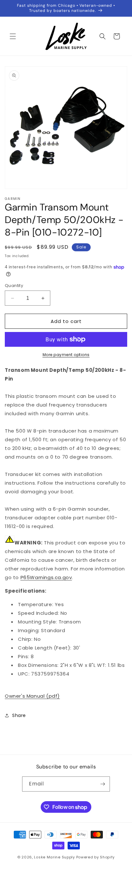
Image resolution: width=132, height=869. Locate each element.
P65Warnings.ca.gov (46, 577)
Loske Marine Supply (54, 857)
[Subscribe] (102, 784)
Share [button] (19, 715)
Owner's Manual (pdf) (32, 696)
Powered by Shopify (95, 857)
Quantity (14, 285)
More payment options (66, 354)
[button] (13, 36)
